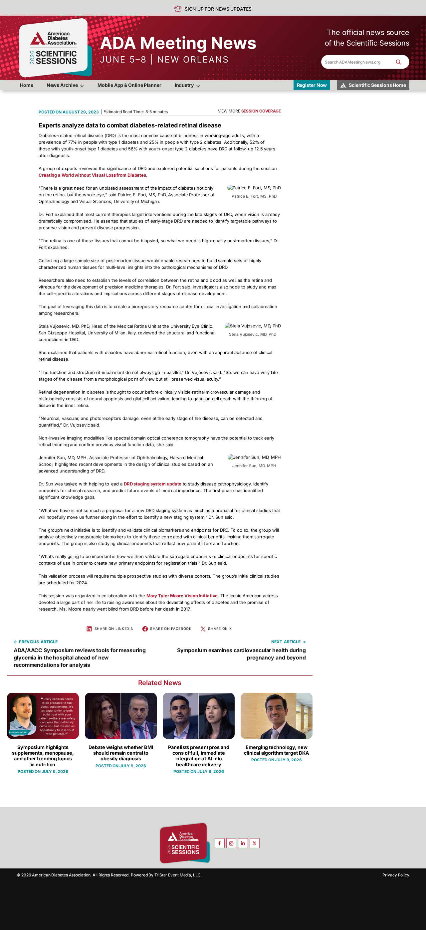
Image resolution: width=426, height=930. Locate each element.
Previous (29, 641)
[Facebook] (220, 843)
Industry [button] (184, 85)
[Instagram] (231, 843)
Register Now (312, 85)
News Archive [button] (62, 85)
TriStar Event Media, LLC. (178, 874)
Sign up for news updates (218, 9)
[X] (255, 843)
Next (276, 641)
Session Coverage (261, 110)
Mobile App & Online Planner (129, 85)
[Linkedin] (243, 843)
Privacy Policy (395, 874)
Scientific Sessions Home (377, 85)
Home (26, 85)
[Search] (401, 62)
